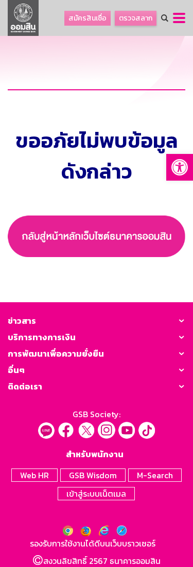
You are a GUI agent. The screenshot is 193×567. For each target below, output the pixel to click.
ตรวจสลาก (135, 18)
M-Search (155, 475)
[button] (179, 167)
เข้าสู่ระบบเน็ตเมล (96, 493)
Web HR (34, 475)
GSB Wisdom (93, 475)
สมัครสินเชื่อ (87, 18)
